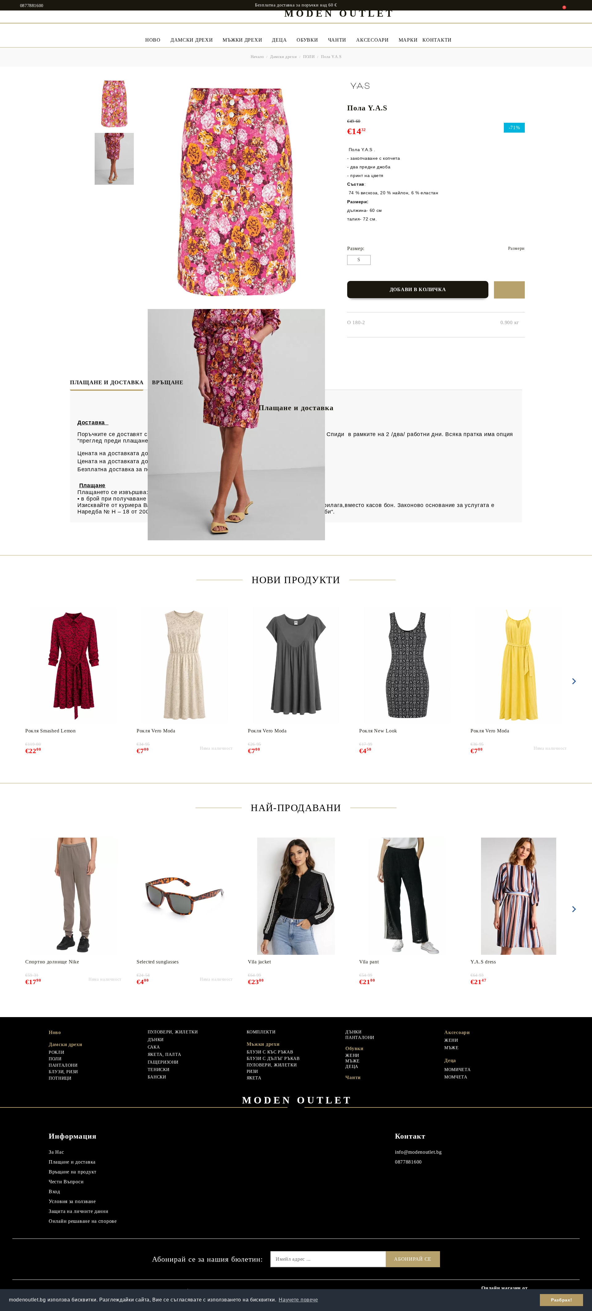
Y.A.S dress (483, 961)
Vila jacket (259, 961)
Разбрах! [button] (561, 1299)
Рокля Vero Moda (156, 730)
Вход (54, 1191)
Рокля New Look (378, 730)
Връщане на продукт (73, 1171)
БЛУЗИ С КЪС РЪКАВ (270, 1052)
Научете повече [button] (298, 1299)
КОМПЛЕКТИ (261, 1032)
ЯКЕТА (254, 1078)
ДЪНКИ (156, 1039)
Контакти (437, 40)
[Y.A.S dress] (518, 896)
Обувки (307, 40)
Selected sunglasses (158, 961)
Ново (55, 1032)
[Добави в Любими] (509, 290)
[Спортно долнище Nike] (73, 896)
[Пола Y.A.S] (114, 103)
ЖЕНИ (352, 1055)
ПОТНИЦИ (60, 1078)
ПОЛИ (308, 56)
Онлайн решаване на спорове (83, 1221)
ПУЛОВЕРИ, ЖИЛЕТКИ (173, 1032)
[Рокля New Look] (407, 665)
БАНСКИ (157, 1077)
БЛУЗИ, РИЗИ (63, 1072)
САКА (154, 1047)
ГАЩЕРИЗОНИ (163, 1062)
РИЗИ (252, 1071)
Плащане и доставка (107, 382)
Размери (516, 248)
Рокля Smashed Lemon (50, 730)
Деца (279, 40)
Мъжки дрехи (242, 40)
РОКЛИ (56, 1052)
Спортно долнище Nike (52, 961)
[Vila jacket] (296, 896)
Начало (257, 56)
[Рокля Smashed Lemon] (73, 665)
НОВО (153, 40)
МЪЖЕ (352, 1061)
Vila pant (369, 961)
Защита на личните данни (79, 1211)
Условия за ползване (72, 1201)
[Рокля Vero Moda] (185, 665)
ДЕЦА (351, 1066)
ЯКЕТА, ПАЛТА (164, 1054)
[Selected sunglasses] (184, 896)
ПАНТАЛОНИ (63, 1065)
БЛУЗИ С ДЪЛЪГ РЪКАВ (273, 1058)
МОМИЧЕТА (457, 1069)
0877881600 (31, 6)
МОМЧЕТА (455, 1077)
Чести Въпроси (66, 1181)
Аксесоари (372, 40)
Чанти (337, 40)
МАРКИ (408, 40)
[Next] (573, 681)
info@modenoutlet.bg (418, 1152)
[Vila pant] (407, 896)
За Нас (56, 1152)
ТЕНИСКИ (158, 1069)
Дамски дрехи (192, 40)
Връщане (167, 382)
